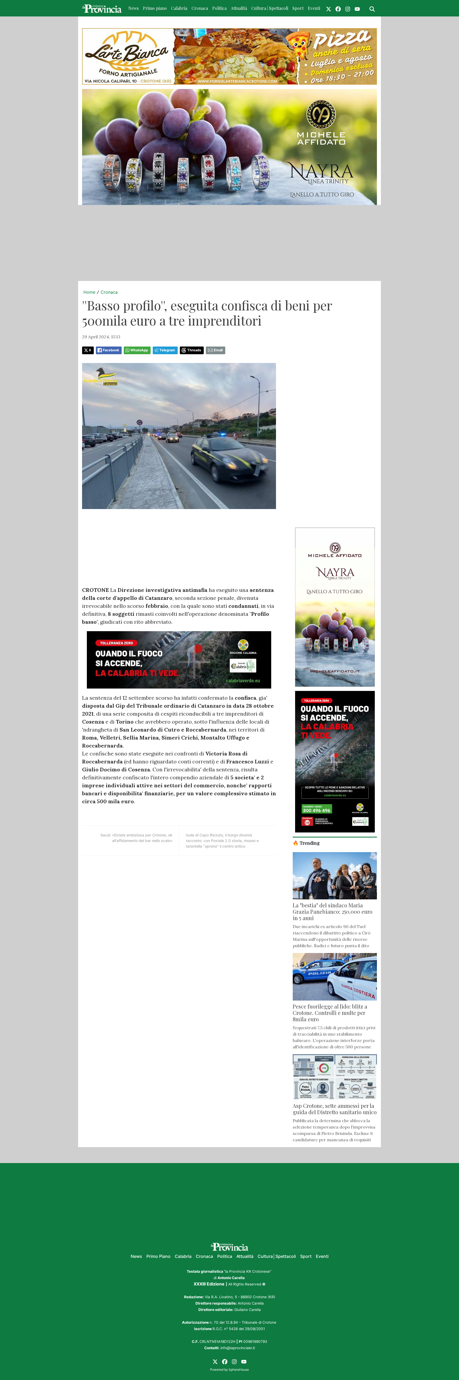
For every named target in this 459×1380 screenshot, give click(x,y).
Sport (298, 8)
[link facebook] (338, 8)
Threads (194, 350)
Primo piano (155, 8)
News (133, 8)
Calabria (179, 8)
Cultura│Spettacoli (277, 1256)
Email (218, 350)
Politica (219, 8)
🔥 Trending (306, 843)
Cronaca (200, 8)
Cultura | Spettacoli (269, 8)
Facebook (111, 350)
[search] (372, 8)
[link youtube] (357, 8)
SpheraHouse (239, 1370)
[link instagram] (347, 8)
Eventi (314, 8)
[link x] (328, 8)
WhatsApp (139, 350)
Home (89, 292)
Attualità (239, 8)
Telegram (167, 350)
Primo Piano (158, 1256)
